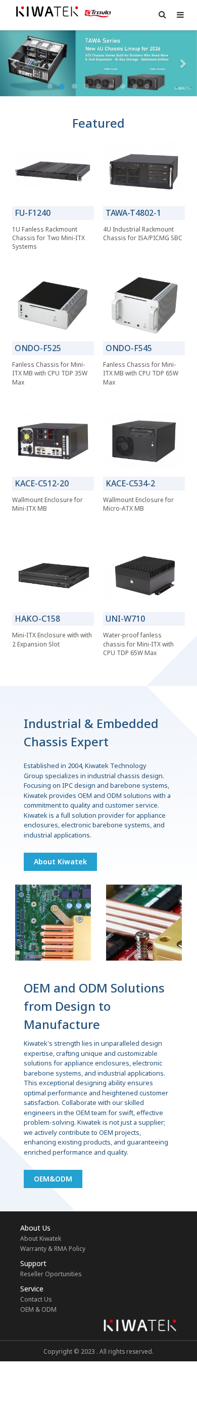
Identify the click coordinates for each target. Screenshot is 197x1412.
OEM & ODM (38, 1309)
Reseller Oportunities (51, 1274)
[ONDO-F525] (53, 305)
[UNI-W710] (144, 576)
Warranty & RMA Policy (52, 1248)
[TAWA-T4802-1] (144, 170)
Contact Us (36, 1299)
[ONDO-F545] (144, 305)
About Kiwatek (60, 861)
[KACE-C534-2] (144, 441)
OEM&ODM (53, 1179)
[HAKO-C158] (53, 576)
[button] (15, 63)
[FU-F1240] (53, 170)
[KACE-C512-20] (53, 441)
